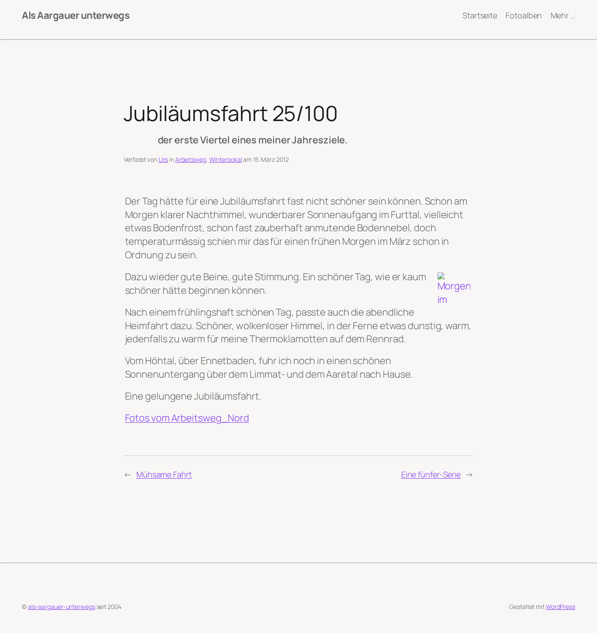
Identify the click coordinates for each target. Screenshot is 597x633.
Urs (163, 159)
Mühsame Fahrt (164, 474)
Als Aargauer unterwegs (75, 15)
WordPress (560, 606)
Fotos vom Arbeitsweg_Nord (187, 417)
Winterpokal (225, 159)
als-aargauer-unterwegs (61, 606)
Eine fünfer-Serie (431, 474)
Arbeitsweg (190, 159)
